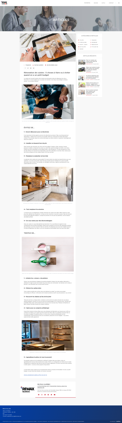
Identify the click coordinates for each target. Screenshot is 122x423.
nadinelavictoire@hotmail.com (14, 416)
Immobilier (94, 42)
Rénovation (94, 44)
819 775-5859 (8, 414)
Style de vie (94, 46)
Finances (28, 65)
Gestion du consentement (78, 421)
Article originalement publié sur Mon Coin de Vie (35, 375)
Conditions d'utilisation (66, 421)
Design (81, 49)
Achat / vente (83, 44)
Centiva (118, 421)
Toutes (81, 40)
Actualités (82, 46)
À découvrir (82, 42)
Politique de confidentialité (54, 421)
